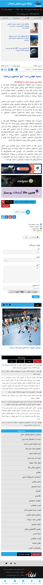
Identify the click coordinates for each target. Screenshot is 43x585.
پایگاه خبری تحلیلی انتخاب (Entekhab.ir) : (28, 82)
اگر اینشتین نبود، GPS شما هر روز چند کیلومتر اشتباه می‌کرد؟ (17, 49)
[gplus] (10, 217)
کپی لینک (6, 205)
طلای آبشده (36, 543)
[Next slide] (4, 304)
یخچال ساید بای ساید (33, 448)
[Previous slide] (10, 304)
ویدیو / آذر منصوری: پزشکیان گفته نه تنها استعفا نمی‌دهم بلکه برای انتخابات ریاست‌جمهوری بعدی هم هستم (21, 366)
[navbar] (41, 9)
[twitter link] (6, 563)
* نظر (38, 265)
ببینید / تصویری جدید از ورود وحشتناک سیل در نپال (24, 392)
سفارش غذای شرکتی (33, 514)
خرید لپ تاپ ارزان (34, 458)
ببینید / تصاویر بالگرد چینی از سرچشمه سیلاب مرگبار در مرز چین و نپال (21, 372)
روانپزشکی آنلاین (35, 548)
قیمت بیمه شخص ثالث (32, 510)
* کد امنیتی (36, 285)
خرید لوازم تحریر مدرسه (32, 444)
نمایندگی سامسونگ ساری (31, 477)
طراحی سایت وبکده (34, 519)
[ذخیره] (9, 70)
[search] (2, 10)
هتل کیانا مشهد (35, 462)
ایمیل (38, 257)
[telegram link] (10, 563)
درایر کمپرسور (36, 486)
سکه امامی (37, 533)
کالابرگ (38, 491)
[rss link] (15, 563)
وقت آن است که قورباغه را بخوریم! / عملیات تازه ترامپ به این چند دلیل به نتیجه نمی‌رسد (21, 423)
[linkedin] (14, 217)
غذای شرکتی (36, 481)
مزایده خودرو (36, 524)
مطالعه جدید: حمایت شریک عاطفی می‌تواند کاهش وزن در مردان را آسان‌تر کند (18, 26)
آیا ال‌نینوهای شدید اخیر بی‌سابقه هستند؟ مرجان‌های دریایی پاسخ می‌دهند (19, 38)
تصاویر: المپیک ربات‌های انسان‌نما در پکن (25, 347)
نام (39, 249)
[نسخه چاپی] (2, 69)
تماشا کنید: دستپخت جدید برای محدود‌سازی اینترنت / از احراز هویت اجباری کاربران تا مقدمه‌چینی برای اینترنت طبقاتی (21, 403)
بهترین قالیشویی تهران (33, 529)
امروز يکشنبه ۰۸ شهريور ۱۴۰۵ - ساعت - (26, 9)
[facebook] (6, 217)
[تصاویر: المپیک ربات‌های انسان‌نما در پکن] (21, 326)
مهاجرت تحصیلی (35, 500)
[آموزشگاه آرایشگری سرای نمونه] (21, 193)
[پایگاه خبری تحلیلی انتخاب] (38, 3)
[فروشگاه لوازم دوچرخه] (21, 181)
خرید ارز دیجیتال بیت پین (31, 439)
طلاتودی (38, 496)
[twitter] (3, 217)
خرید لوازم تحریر (35, 453)
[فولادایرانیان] (21, 169)
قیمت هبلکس (36, 505)
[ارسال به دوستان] (5, 69)
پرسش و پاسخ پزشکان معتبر (31, 434)
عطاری (38, 472)
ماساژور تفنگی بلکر (34, 467)
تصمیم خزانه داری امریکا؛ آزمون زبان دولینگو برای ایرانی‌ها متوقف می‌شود (21, 396)
